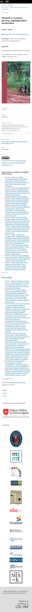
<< (2, 378)
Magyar (5, 396)
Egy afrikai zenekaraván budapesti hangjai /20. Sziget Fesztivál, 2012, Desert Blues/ (17, 189)
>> (7, 272)
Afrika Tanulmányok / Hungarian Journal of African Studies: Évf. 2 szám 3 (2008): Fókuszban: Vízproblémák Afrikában (15, 266)
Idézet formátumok (8, 133)
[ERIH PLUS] (16, 549)
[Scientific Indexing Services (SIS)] (16, 555)
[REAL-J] (16, 583)
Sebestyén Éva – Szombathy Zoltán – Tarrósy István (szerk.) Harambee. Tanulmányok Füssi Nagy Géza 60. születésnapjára (17, 237)
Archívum (10, 6)
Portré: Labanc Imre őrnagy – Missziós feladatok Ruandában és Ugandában (17, 305)
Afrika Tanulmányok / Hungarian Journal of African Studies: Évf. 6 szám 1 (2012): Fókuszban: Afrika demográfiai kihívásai (17, 337)
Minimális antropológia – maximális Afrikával (17, 227)
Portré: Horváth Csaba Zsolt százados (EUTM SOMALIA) (17, 323)
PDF (5, 109)
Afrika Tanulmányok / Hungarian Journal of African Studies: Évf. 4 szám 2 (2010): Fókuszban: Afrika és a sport (17, 373)
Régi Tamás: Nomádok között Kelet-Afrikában (17, 256)
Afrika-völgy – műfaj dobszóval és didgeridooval (16, 263)
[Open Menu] (1, 1)
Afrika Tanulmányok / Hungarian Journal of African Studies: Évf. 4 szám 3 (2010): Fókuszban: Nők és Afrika (17, 366)
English (5, 393)
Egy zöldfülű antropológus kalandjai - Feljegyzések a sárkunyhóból (16, 179)
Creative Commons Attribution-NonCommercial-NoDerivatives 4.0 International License (14, 163)
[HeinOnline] (16, 562)
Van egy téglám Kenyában (19, 342)
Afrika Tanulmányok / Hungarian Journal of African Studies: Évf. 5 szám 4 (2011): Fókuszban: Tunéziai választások (17, 345)
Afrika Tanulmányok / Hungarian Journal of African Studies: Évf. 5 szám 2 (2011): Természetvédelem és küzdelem (17, 357)
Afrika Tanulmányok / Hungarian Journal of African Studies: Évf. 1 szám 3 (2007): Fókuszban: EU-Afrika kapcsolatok (17, 183)
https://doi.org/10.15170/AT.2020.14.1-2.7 (17, 34)
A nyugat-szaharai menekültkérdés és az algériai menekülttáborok (14, 362)
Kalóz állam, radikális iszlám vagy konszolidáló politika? (16, 246)
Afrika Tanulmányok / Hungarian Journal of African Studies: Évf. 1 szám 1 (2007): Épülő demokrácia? (17, 241)
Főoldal (3, 6)
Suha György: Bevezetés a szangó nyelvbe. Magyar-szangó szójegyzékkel (17, 208)
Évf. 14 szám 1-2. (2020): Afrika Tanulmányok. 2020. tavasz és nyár (14, 8)
